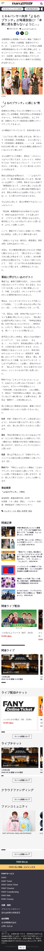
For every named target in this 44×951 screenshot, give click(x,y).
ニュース (25, 29)
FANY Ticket (6, 881)
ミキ (14, 511)
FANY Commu (7, 899)
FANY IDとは (22, 862)
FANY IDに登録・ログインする (22, 867)
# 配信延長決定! (32, 9)
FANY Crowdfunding (10, 892)
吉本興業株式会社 (8, 923)
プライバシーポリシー (10, 909)
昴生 (30, 511)
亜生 (19, 511)
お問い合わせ (7, 926)
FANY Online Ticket (9, 885)
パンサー (7, 511)
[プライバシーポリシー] (26, 941)
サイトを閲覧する (21, 736)
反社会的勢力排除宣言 (10, 913)
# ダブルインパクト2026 (12, 9)
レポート (33, 29)
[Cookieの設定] (7, 941)
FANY (3, 878)
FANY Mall (5, 896)
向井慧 (24, 511)
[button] (41, 3)
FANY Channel (7, 888)
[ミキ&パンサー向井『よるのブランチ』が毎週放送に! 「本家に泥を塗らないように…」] (17, 33)
